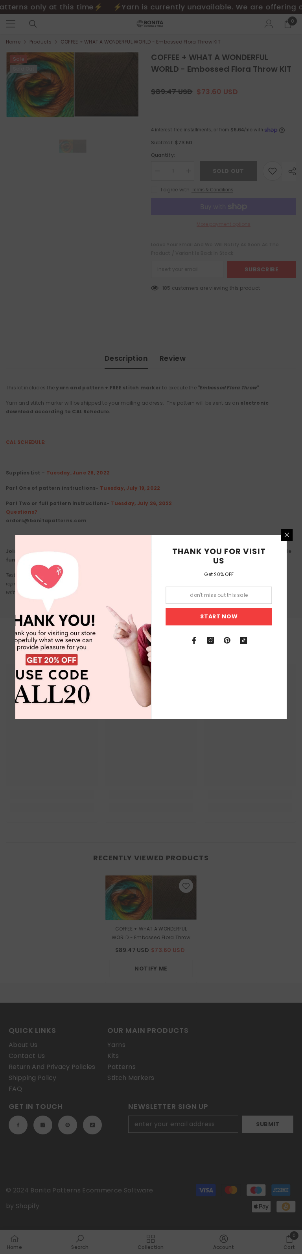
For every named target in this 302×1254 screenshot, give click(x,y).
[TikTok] (244, 640)
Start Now (219, 616)
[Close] (287, 535)
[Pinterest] (227, 640)
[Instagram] (211, 640)
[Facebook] (194, 640)
